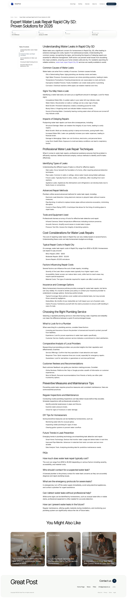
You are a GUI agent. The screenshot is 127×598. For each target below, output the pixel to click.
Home (12, 17)
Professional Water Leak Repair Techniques (27, 54)
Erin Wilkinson (15, 34)
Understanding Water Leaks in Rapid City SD (28, 50)
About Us (100, 592)
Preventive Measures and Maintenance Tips (26, 65)
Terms (110, 592)
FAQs (94, 587)
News (16, 17)
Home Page (81, 587)
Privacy (105, 592)
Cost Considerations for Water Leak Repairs (28, 58)
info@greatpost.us (104, 587)
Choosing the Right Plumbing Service (29, 62)
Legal (114, 592)
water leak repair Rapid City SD (67, 62)
